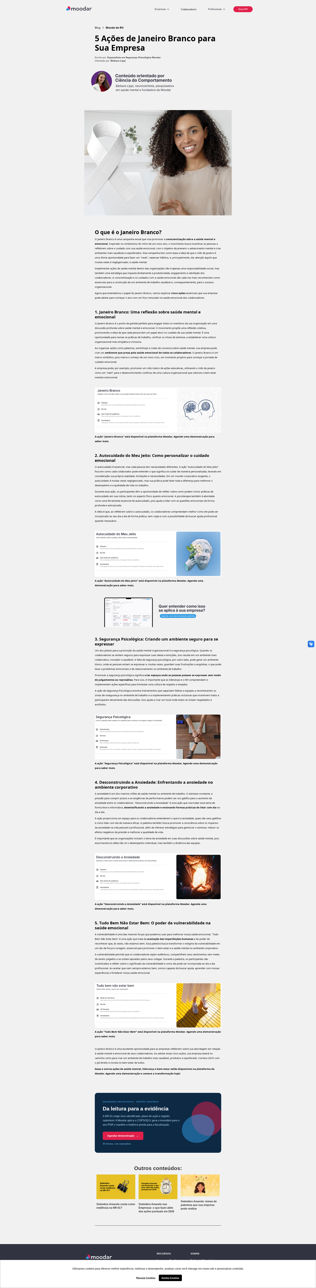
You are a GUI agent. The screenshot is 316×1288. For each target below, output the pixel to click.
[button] (161, 9)
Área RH (243, 9)
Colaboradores (189, 9)
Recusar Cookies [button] (145, 1277)
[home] (78, 8)
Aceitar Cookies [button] (170, 1277)
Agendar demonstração (123, 1135)
